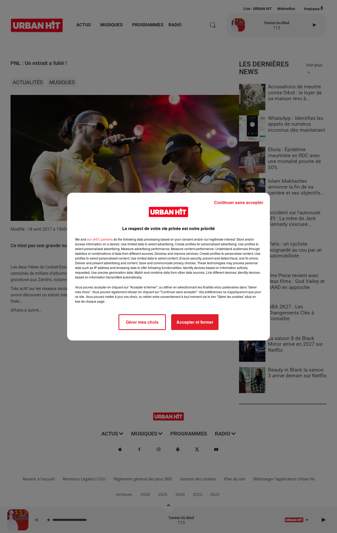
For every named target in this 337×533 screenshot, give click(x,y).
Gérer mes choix (142, 322)
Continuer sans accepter (238, 202)
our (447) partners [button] (100, 239)
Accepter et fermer (194, 322)
